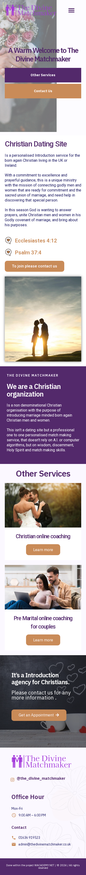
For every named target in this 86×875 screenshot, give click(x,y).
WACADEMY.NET (44, 865)
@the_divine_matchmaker (41, 778)
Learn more (43, 549)
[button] (71, 10)
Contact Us (43, 91)
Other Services (43, 75)
